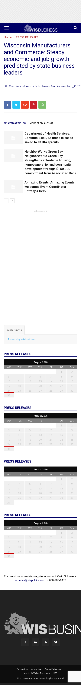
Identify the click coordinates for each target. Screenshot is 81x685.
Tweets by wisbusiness (22, 339)
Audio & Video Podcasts (37, 673)
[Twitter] (56, 642)
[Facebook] (25, 642)
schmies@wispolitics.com (30, 580)
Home (8, 37)
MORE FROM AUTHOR (41, 123)
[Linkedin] (35, 642)
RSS (55, 673)
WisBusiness (14, 330)
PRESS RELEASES (27, 37)
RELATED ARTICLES (15, 123)
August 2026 (40, 362)
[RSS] (45, 642)
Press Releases (53, 669)
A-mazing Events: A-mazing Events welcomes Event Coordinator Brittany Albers (49, 186)
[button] (75, 28)
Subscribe (22, 669)
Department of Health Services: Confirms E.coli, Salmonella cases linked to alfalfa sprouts (48, 138)
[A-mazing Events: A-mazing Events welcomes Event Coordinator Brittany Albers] (13, 186)
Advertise (36, 669)
